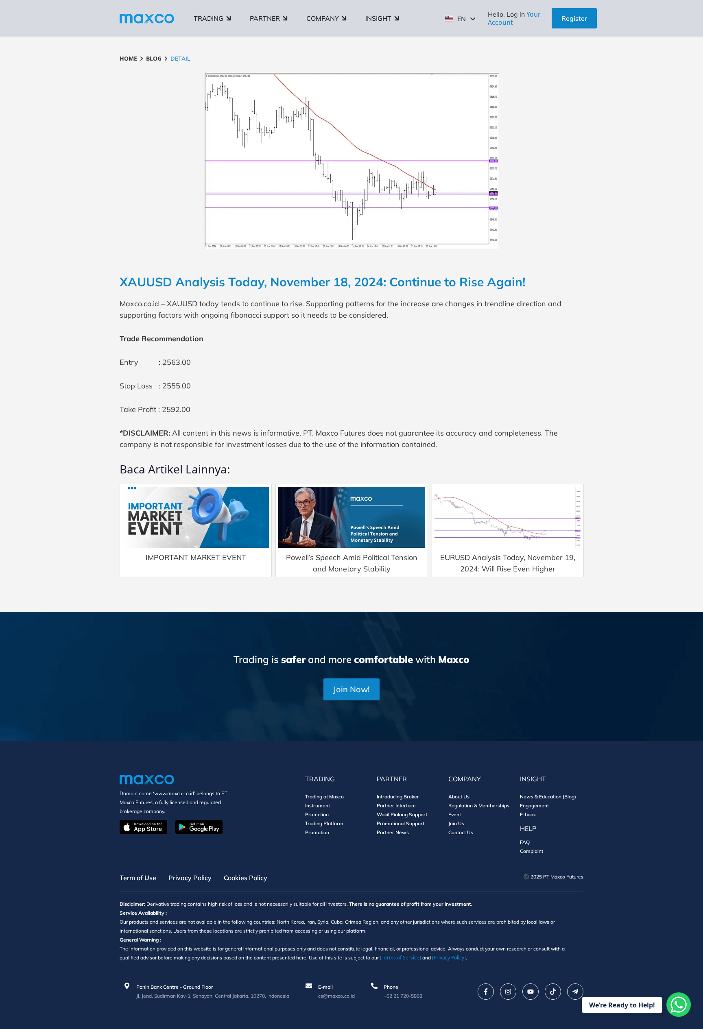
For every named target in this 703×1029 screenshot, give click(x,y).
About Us (458, 797)
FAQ (525, 842)
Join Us (456, 823)
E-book (528, 814)
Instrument (317, 805)
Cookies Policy (245, 878)
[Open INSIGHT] (396, 18)
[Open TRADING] (228, 18)
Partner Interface (396, 805)
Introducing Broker (398, 797)
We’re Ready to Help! (622, 1005)
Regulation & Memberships (478, 805)
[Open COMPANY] (344, 18)
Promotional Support (400, 823)
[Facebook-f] (486, 991)
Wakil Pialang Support (402, 814)
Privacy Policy (190, 878)
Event (454, 814)
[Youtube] (530, 991)
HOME (128, 58)
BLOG (154, 58)
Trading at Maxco (324, 797)
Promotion (317, 832)
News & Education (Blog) (548, 797)
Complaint (531, 851)
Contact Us (460, 832)
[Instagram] (508, 991)
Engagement (534, 805)
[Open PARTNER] (285, 18)
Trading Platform (324, 823)
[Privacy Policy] (449, 957)
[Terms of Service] (400, 957)
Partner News (393, 832)
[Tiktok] (553, 991)
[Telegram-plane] (575, 991)
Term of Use (138, 878)
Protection (317, 814)
